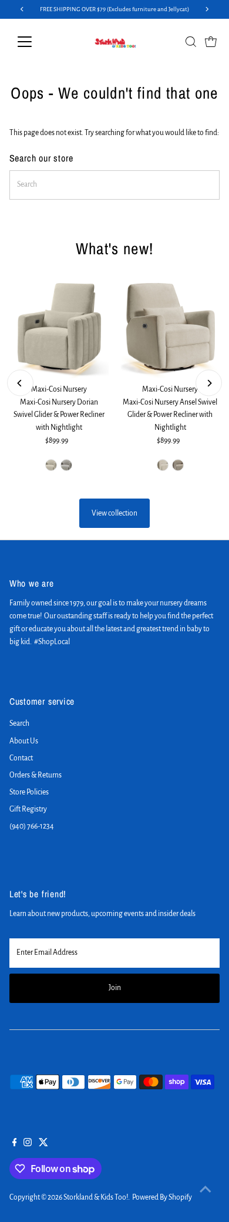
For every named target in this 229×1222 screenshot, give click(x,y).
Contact (21, 758)
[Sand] (163, 465)
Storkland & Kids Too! (95, 1197)
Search (19, 723)
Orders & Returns (35, 775)
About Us (23, 741)
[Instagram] (28, 1144)
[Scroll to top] (205, 1189)
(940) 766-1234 (31, 826)
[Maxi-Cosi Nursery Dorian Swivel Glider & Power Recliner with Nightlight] (59, 329)
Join (115, 988)
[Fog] (51, 465)
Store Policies (29, 792)
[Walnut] (178, 465)
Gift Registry (28, 809)
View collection (114, 513)
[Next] (209, 383)
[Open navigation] (34, 41)
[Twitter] (43, 1144)
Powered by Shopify (162, 1197)
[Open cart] (211, 41)
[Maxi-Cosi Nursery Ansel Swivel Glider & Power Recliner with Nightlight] (170, 329)
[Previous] (20, 383)
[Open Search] (191, 41)
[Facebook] (14, 1144)
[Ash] (66, 465)
